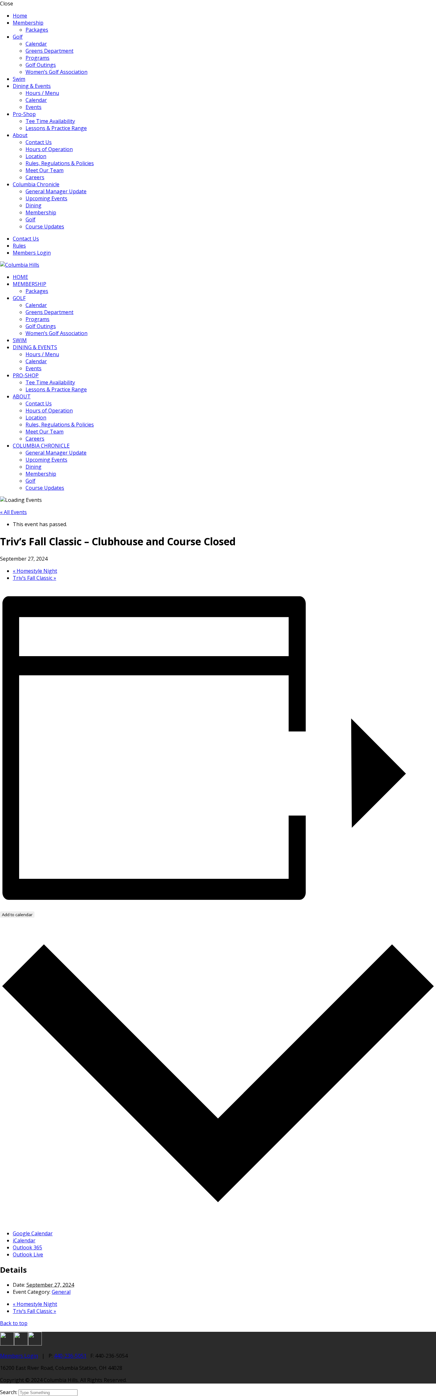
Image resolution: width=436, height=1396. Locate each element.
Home (20, 15)
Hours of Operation (49, 149)
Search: (9, 1392)
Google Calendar (33, 1233)
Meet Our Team (45, 170)
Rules (19, 245)
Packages (37, 29)
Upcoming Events (46, 198)
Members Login (32, 252)
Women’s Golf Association (56, 71)
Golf (18, 36)
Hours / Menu (42, 92)
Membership (28, 22)
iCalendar (24, 1240)
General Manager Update (56, 191)
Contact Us (39, 142)
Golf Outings (41, 64)
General (61, 1291)
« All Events (13, 512)
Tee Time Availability (50, 121)
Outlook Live (28, 1254)
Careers (35, 177)
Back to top (13, 1323)
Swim (19, 78)
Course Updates (45, 226)
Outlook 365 (27, 1247)
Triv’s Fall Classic (34, 577)
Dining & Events (32, 85)
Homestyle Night (35, 570)
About (20, 135)
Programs (37, 57)
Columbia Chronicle (36, 184)
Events (33, 107)
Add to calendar (17, 914)
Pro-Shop (24, 114)
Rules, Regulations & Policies (60, 163)
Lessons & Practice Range (56, 128)
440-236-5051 (70, 1355)
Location (36, 156)
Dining (33, 205)
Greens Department (49, 50)
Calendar (36, 43)
